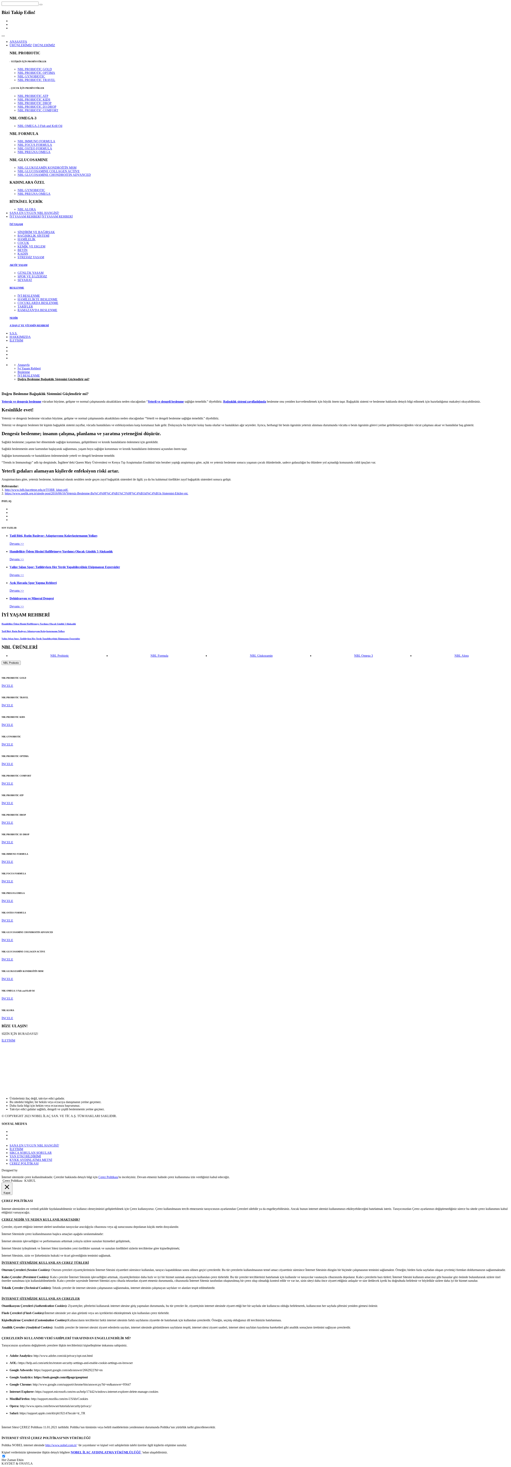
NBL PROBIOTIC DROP (34, 103)
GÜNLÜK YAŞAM (31, 272)
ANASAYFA (18, 41)
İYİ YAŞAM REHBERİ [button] (25, 216)
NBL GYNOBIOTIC (31, 76)
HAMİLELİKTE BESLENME (37, 299)
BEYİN (23, 250)
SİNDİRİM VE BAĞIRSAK (36, 232)
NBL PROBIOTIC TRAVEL (36, 80)
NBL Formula (159, 655)
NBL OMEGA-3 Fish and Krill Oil (40, 126)
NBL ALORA (27, 209)
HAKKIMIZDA (20, 337)
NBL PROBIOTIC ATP (33, 96)
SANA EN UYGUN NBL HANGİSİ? (34, 213)
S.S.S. (13, 333)
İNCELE (7, 685)
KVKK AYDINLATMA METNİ (31, 1160)
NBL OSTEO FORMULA (35, 148)
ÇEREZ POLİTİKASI (24, 1163)
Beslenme (24, 372)
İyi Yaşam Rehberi (29, 368)
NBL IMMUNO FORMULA (36, 141)
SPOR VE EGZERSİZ (32, 276)
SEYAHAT (25, 280)
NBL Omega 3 (363, 655)
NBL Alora (462, 655)
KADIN (23, 253)
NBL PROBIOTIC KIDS (34, 99)
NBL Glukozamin (261, 655)
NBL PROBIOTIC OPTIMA (36, 72)
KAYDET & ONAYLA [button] (17, 1463)
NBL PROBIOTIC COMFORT (38, 110)
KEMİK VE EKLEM (31, 246)
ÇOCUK (23, 243)
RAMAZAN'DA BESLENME (37, 310)
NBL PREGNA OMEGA (34, 152)
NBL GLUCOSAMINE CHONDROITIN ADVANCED (54, 174)
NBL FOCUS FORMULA (35, 145)
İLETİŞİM (16, 340)
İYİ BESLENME (29, 295)
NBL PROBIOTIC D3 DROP (37, 106)
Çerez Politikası (108, 1177)
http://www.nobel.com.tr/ (61, 1445)
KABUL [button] (30, 1180)
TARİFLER (25, 306)
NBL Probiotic (59, 655)
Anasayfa (24, 365)
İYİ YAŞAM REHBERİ (57, 216)
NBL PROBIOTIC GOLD (35, 69)
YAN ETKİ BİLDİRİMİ (25, 1156)
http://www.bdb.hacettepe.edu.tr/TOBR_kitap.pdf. (36, 489)
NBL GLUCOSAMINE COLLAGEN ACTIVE (49, 171)
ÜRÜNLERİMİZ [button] (21, 45)
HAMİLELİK (27, 239)
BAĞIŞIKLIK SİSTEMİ (33, 235)
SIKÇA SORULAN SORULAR (31, 1152)
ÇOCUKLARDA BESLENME (38, 303)
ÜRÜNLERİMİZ (44, 45)
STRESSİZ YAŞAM (31, 257)
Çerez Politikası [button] (12, 1180)
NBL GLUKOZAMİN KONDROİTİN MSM (47, 167)
